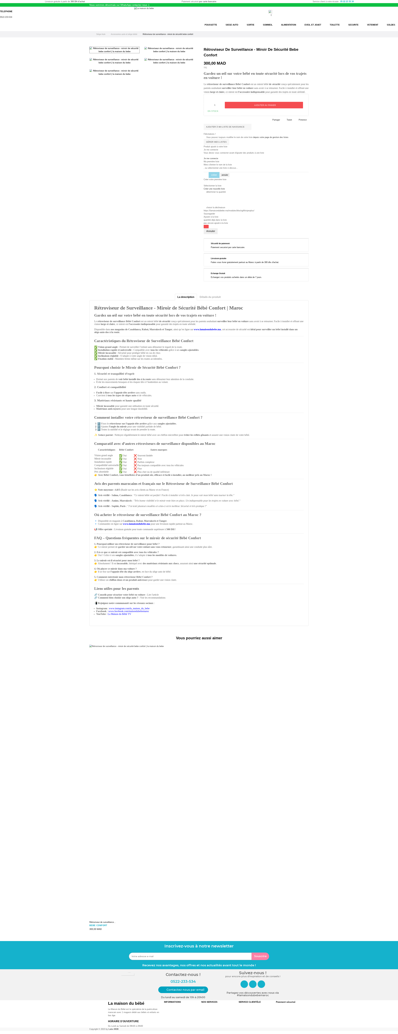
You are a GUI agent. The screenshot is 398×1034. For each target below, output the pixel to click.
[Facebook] (244, 984)
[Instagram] (253, 984)
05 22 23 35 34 (347, 1)
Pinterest (303, 120)
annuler (225, 175)
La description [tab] (185, 297)
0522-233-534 (6, 17)
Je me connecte (211, 158)
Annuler (210, 231)
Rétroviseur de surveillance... (102, 922)
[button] (183, 990)
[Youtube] (261, 984)
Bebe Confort (98, 925)
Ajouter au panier (265, 105)
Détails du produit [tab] (210, 297)
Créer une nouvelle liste (214, 189)
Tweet (289, 120)
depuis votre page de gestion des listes (270, 137)
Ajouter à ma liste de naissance (225, 127)
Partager (276, 120)
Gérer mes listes (216, 142)
